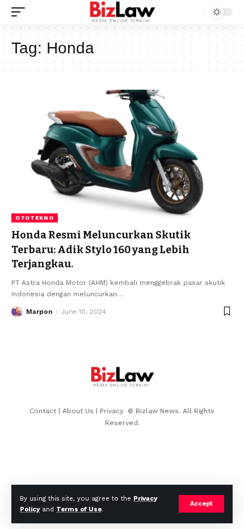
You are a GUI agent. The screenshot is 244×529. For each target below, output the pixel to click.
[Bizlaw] (122, 12)
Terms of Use (79, 509)
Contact (43, 411)
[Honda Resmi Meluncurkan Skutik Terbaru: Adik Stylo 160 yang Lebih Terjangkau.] (122, 156)
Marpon (39, 312)
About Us (78, 411)
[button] (201, 504)
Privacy (112, 411)
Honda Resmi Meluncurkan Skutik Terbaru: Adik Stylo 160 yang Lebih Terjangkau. (101, 249)
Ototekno (34, 218)
